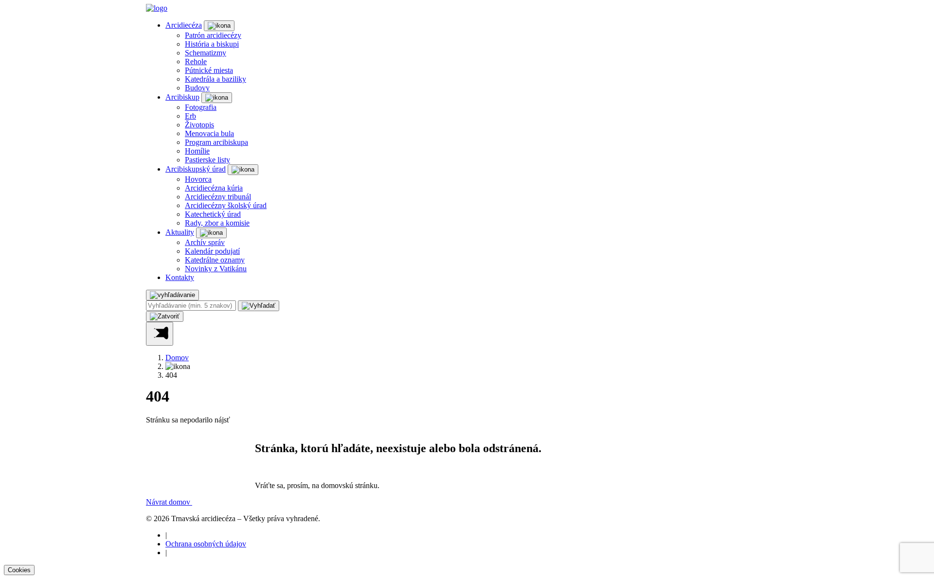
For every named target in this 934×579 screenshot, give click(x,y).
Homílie (197, 151)
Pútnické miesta (209, 70)
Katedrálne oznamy (215, 260)
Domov (177, 357)
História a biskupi (212, 44)
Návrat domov (169, 502)
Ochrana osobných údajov (205, 544)
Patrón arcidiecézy (213, 35)
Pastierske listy (207, 160)
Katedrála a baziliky (215, 79)
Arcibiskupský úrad (195, 169)
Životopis (199, 125)
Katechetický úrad (213, 214)
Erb (190, 116)
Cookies (19, 570)
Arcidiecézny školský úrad (226, 205)
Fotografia (200, 107)
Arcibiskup (182, 97)
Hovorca (198, 179)
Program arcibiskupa (216, 142)
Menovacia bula (209, 133)
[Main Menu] (159, 334)
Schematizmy (205, 53)
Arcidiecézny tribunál (218, 197)
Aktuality (179, 232)
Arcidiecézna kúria (214, 188)
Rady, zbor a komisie (217, 223)
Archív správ (205, 242)
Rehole (196, 61)
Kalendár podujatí (212, 251)
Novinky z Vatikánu (216, 268)
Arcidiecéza (183, 25)
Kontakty (179, 277)
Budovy (197, 88)
